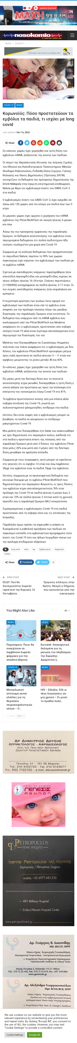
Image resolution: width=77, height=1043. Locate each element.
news (26, 549)
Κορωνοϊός (59, 549)
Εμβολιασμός (45, 549)
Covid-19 (8, 105)
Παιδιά (7, 554)
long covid (15, 549)
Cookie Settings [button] (15, 1035)
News (19, 105)
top (34, 549)
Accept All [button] (34, 1035)
